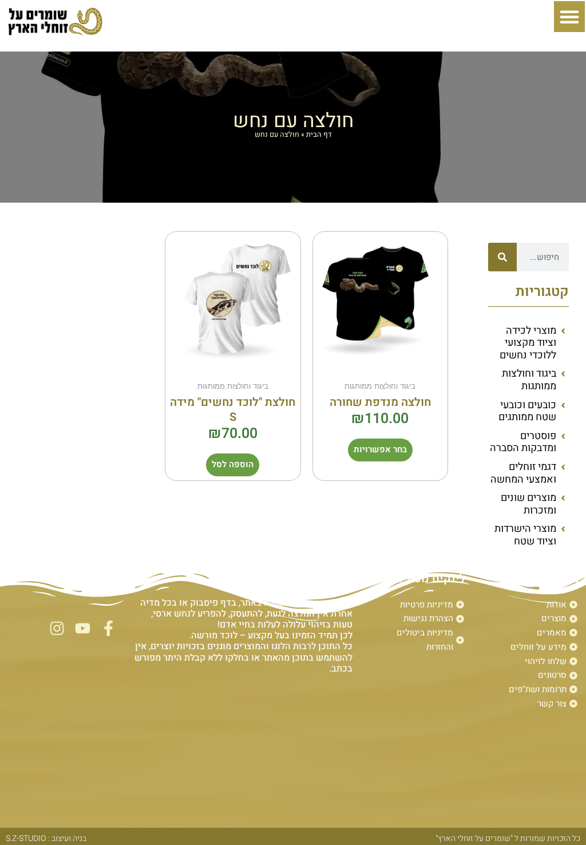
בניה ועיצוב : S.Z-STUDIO (46, 838)
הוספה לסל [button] (233, 464)
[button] (569, 16)
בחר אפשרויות (380, 449)
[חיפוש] (502, 257)
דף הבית (319, 134)
